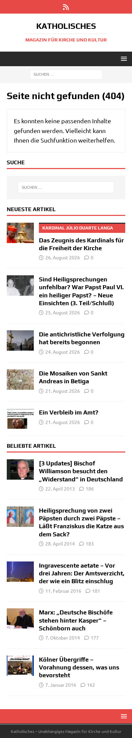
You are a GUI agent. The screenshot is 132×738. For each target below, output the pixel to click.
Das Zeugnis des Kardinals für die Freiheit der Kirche (81, 238)
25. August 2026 (62, 312)
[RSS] (66, 7)
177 (95, 637)
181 (96, 591)
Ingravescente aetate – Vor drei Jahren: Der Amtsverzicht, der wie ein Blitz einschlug (82, 573)
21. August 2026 (62, 391)
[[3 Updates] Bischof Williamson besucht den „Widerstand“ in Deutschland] (20, 469)
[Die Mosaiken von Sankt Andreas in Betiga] (20, 379)
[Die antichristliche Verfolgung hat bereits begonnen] (20, 340)
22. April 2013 (60, 488)
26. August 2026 (62, 257)
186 (90, 488)
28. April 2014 (60, 543)
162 (91, 685)
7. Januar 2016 (60, 685)
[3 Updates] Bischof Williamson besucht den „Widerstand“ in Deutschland (81, 471)
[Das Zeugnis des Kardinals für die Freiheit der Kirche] (20, 233)
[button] (122, 58)
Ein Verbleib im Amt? (68, 412)
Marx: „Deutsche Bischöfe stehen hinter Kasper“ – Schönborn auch (76, 620)
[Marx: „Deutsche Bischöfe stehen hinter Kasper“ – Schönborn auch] (20, 618)
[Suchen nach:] (66, 74)
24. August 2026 (62, 352)
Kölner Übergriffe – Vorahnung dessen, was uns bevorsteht (79, 667)
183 (90, 543)
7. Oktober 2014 (62, 637)
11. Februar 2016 (63, 591)
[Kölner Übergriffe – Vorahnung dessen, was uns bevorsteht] (20, 666)
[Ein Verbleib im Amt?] (20, 418)
